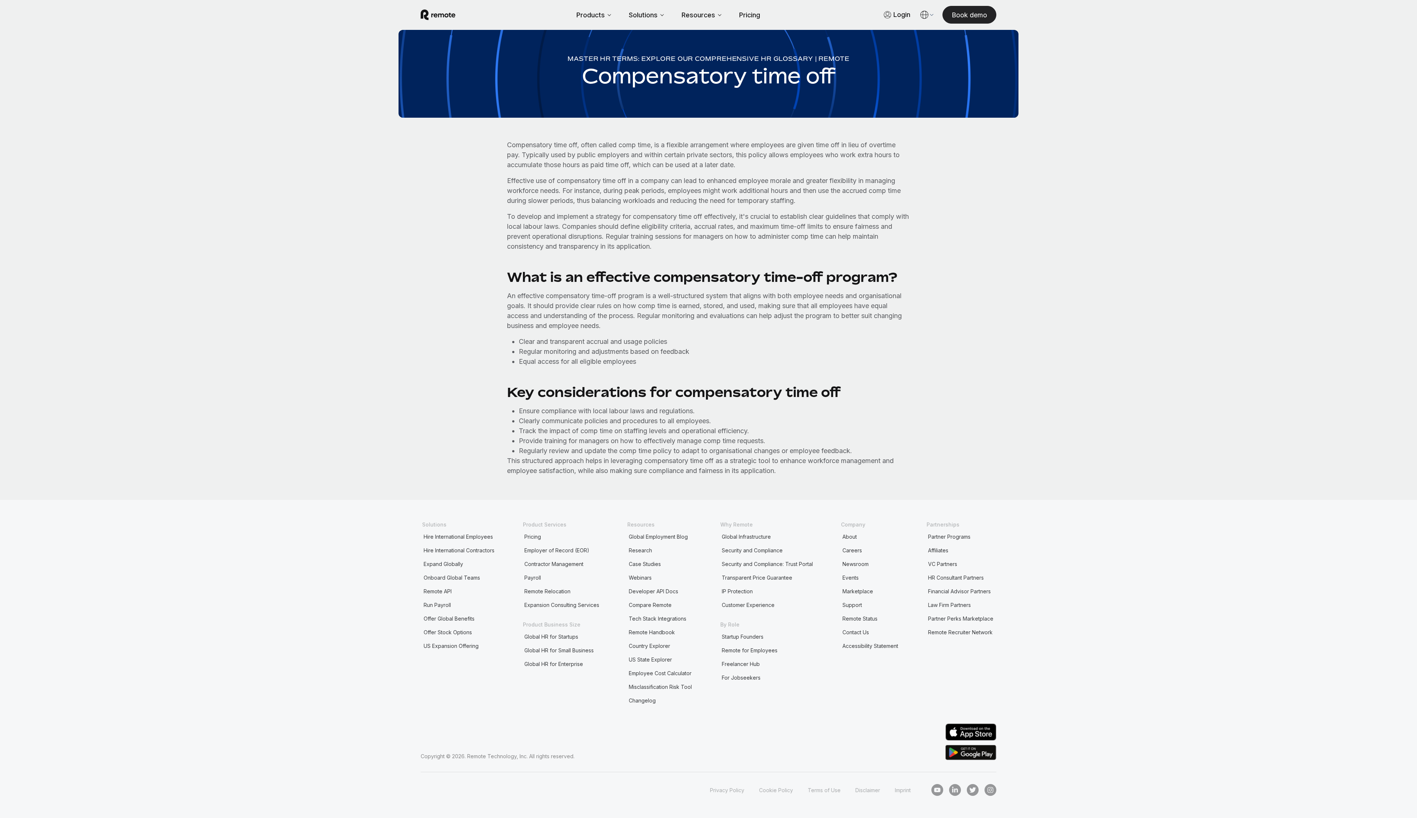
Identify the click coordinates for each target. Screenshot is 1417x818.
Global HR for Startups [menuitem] (551, 637)
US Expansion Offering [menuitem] (451, 646)
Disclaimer (867, 790)
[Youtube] (937, 790)
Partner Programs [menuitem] (949, 537)
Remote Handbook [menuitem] (652, 632)
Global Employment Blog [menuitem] (658, 537)
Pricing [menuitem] (532, 537)
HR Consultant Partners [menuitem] (956, 577)
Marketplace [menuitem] (857, 591)
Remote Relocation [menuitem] (547, 591)
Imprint (903, 790)
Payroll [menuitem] (532, 577)
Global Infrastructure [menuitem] (746, 537)
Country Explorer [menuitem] (649, 646)
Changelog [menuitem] (642, 700)
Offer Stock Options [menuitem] (448, 632)
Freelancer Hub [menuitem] (741, 664)
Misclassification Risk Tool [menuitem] (660, 687)
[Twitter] (973, 790)
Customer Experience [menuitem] (748, 605)
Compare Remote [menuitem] (650, 605)
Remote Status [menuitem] (860, 618)
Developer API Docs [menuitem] (653, 591)
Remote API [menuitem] (438, 591)
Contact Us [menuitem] (855, 632)
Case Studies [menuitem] (645, 564)
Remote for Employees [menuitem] (750, 650)
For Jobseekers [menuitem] (741, 677)
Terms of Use (824, 790)
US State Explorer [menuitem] (650, 659)
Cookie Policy (776, 790)
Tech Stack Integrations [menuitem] (657, 618)
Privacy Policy (727, 790)
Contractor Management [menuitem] (553, 564)
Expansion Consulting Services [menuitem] (561, 605)
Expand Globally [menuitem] (443, 564)
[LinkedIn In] (955, 790)
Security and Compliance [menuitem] (752, 550)
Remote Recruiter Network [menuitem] (960, 632)
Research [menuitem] (640, 550)
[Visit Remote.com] (438, 14)
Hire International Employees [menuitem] (458, 537)
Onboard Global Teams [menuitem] (452, 577)
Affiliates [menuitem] (938, 550)
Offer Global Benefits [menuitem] (449, 618)
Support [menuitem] (852, 605)
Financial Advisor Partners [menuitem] (959, 591)
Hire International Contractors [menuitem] (459, 550)
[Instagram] (990, 790)
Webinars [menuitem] (640, 577)
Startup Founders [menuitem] (742, 637)
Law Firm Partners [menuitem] (949, 605)
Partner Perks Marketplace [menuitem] (960, 618)
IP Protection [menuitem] (737, 591)
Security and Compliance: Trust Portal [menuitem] (767, 564)
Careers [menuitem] (852, 550)
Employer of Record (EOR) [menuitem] (556, 550)
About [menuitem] (849, 537)
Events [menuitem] (850, 577)
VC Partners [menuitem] (942, 564)
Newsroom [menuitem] (855, 564)
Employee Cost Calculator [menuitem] (660, 673)
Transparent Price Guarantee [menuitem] (757, 577)
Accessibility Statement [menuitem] (870, 646)
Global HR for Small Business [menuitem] (559, 650)
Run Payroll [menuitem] (437, 605)
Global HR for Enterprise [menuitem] (553, 664)
